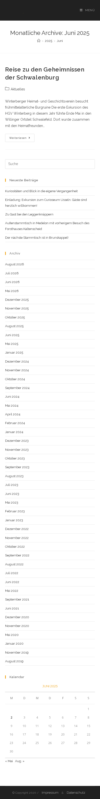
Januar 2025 (14, 352)
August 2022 (14, 564)
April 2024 (12, 414)
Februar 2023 (15, 511)
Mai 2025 (11, 344)
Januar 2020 (14, 643)
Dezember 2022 (17, 529)
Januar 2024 (14, 432)
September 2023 (17, 467)
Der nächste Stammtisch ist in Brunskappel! (36, 237)
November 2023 (17, 449)
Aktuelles (18, 89)
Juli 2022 (11, 573)
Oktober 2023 (15, 458)
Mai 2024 (11, 405)
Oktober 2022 (15, 546)
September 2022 (17, 555)
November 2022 (17, 538)
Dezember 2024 (17, 361)
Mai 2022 (11, 591)
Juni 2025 (12, 335)
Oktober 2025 (15, 317)
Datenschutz (76, 792)
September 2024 (17, 388)
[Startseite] (38, 41)
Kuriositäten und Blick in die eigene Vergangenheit (41, 191)
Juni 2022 (12, 582)
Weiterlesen (21, 139)
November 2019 (17, 652)
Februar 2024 (15, 423)
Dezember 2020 (17, 617)
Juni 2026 (12, 282)
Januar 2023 (14, 520)
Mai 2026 (12, 291)
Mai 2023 (11, 502)
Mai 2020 (12, 635)
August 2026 (14, 264)
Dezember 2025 (17, 299)
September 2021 (17, 599)
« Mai (9, 761)
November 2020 (17, 626)
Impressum (50, 792)
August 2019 (14, 661)
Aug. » (20, 761)
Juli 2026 (12, 273)
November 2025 (17, 308)
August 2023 (14, 476)
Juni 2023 (12, 494)
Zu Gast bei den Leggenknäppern (29, 214)
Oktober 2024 (15, 379)
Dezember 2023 (17, 441)
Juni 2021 (12, 608)
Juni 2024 (12, 396)
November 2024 (17, 370)
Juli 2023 (11, 485)
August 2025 (14, 326)
